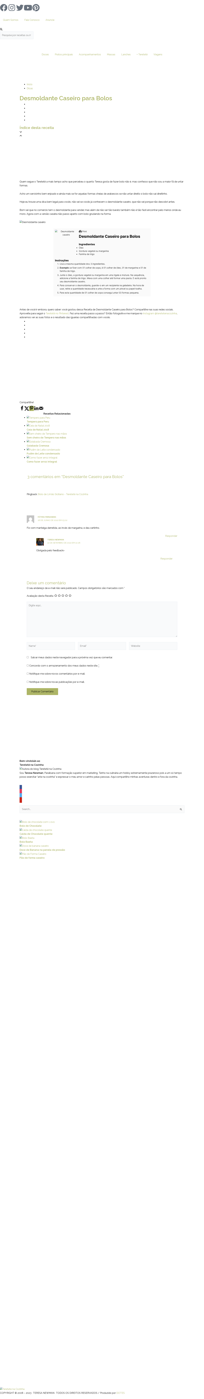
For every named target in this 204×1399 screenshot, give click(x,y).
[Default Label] (21, 800)
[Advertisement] (102, 159)
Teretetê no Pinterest (57, 313)
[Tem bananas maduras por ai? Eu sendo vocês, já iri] (140, 1213)
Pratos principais (64, 54)
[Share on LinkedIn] (36, 410)
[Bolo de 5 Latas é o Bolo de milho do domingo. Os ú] (115, 1174)
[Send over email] (41, 410)
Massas (111, 54)
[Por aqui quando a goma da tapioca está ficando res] (64, 1101)
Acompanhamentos (90, 54)
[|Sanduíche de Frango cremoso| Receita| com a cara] (13, 1129)
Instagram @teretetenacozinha (160, 313)
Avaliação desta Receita (40, 596)
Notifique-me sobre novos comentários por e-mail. (57, 673)
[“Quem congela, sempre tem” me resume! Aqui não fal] (191, 1156)
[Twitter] (21, 796)
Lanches (126, 54)
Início (29, 84)
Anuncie (50, 20)
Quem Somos (10, 20)
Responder (171, 536)
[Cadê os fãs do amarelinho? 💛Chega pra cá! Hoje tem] (166, 1148)
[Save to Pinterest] (31, 408)
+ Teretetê (142, 54)
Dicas (30, 88)
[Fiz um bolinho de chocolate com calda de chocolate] (89, 1200)
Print (84, 231)
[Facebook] (21, 787)
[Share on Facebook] (22, 410)
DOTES (120, 1393)
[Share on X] (26, 410)
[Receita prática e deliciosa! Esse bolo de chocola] (38, 1196)
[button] (102, 132)
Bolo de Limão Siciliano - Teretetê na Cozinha (63, 494)
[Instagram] (21, 792)
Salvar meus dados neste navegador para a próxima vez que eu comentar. (71, 657)
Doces (45, 54)
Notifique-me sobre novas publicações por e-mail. (57, 682)
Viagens (158, 54)
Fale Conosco (32, 20)
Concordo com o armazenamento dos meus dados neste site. (64, 665)
